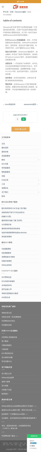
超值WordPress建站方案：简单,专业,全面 (17, 410)
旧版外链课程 (7, 261)
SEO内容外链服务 (8, 281)
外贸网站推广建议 (8, 436)
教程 (3, 160)
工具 (3, 184)
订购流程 (5, 349)
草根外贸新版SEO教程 (10, 293)
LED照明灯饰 (6, 224)
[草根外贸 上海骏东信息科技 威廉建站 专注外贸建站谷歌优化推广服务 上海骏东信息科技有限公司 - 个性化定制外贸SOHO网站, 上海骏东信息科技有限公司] (21, 6)
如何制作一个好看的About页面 (13, 414)
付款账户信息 (7, 390)
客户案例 (5, 341)
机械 (4, 444)
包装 (20, 444)
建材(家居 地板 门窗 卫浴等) (12, 220)
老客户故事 (6, 382)
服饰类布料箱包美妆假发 (11, 228)
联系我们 (5, 394)
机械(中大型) (6, 216)
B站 (25, 443)
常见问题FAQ (7, 361)
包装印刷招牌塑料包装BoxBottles (14, 232)
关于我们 (5, 192)
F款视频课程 (6, 249)
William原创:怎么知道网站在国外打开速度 (17, 406)
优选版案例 (6, 156)
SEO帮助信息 (6, 277)
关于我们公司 (7, 373)
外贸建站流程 (7, 325)
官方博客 (5, 386)
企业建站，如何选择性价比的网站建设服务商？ (19, 418)
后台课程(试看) (7, 357)
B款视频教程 (6, 253)
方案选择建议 (7, 345)
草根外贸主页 (7, 313)
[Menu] (3, 6)
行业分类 (5, 180)
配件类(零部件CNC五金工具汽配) (14, 208)
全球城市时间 (7, 285)
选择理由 (5, 443)
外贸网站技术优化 (8, 321)
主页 (3, 144)
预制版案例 (6, 172)
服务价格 (5, 152)
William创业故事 (8, 377)
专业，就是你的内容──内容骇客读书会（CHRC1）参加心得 (16, 427)
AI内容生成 (6, 297)
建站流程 (5, 148)
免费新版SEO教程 (8, 257)
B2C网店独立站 (7, 353)
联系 (3, 196)
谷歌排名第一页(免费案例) (11, 317)
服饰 (23, 444)
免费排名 (5, 188)
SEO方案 (5, 164)
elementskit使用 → (31, 104)
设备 (12, 444)
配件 (8, 444)
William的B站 (7, 265)
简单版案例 (6, 168)
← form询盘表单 (9, 104)
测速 (21, 443)
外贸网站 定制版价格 (9, 337)
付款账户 (16, 443)
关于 (20, 446)
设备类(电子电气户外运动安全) (13, 212)
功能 (3, 176)
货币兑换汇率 (7, 289)
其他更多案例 (7, 236)
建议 (10, 443)
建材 (16, 444)
